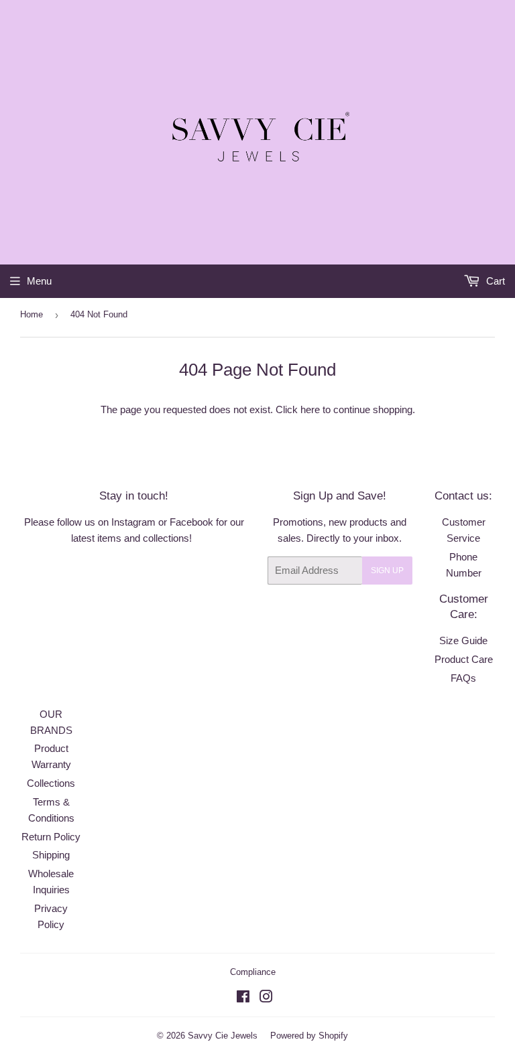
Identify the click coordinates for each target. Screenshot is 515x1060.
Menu (39, 281)
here (310, 409)
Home (31, 314)
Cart (494, 281)
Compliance (253, 972)
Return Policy (50, 836)
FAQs (463, 678)
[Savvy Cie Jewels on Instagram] (266, 998)
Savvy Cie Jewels (223, 1036)
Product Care (464, 659)
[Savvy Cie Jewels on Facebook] (243, 998)
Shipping (51, 854)
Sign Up (387, 570)
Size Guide (463, 640)
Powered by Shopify (309, 1036)
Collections (51, 783)
